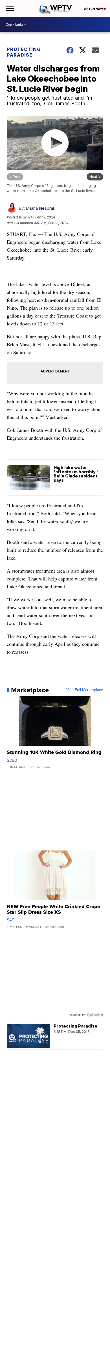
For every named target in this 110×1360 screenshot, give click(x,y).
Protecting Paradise (24, 52)
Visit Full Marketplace (84, 690)
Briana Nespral (40, 208)
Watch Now (94, 8)
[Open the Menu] (9, 8)
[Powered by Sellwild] (95, 1015)
